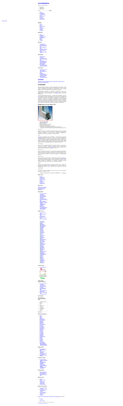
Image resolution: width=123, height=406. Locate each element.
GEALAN (41, 30)
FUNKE (41, 330)
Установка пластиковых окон (43, 287)
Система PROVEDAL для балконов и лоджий (43, 390)
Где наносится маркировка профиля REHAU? (43, 355)
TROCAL (41, 318)
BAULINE (41, 331)
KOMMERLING (42, 336)
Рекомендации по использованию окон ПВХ (43, 374)
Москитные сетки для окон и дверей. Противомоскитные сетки (43, 71)
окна (38, 96)
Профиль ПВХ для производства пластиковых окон (42, 188)
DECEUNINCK (42, 26)
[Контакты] (42, 8)
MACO (41, 39)
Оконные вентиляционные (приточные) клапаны (43, 74)
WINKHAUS (42, 37)
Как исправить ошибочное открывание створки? (43, 352)
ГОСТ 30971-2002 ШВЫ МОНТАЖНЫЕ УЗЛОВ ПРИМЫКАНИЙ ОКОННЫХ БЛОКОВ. (43, 203)
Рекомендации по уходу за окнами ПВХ (43, 372)
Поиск (39, 10)
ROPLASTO (42, 329)
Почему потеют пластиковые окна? (43, 44)
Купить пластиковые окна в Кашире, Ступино (42, 403)
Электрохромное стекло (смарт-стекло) (43, 77)
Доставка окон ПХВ (43, 218)
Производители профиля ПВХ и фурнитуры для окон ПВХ (48, 81)
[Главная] (41, 7)
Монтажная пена (42, 384)
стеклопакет (40, 137)
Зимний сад (42, 394)
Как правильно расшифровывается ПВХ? (43, 350)
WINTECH (41, 328)
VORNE (41, 40)
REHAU (41, 24)
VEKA (41, 27)
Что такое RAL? (42, 216)
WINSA (41, 340)
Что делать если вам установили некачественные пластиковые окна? (43, 195)
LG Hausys (41, 332)
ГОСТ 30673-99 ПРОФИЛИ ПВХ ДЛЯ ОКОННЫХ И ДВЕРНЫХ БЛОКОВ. (43, 344)
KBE (40, 25)
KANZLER (42, 334)
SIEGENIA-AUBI (43, 36)
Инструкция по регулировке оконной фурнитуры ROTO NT (43, 65)
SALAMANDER (42, 324)
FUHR (41, 306)
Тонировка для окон (43, 75)
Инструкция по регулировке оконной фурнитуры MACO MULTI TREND (43, 62)
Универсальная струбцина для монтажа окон (42, 382)
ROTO (41, 38)
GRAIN (41, 28)
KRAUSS (41, 323)
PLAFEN (41, 339)
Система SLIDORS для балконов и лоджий (43, 393)
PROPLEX (41, 321)
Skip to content (4, 20)
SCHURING (42, 307)
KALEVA (41, 325)
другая (41, 310)
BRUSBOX (42, 322)
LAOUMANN (42, 327)
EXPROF (41, 29)
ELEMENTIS (42, 35)
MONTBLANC (42, 319)
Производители (40, 187)
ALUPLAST (42, 326)
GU (40, 34)
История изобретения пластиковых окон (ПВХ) (43, 50)
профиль (46, 121)
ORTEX (41, 338)
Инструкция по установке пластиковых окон (43, 57)
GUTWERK (42, 341)
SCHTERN (40, 79)
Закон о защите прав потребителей (43, 291)
